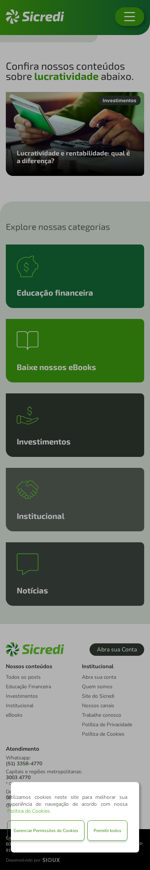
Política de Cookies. (29, 811)
